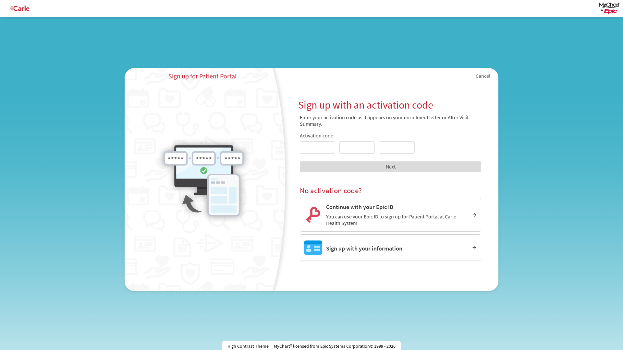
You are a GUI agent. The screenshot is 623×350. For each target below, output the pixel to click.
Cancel (483, 76)
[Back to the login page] (22, 8)
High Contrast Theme (248, 346)
